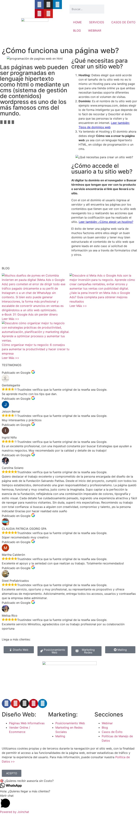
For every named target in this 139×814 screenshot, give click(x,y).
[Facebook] (6, 703)
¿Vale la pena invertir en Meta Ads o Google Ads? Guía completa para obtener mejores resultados (100, 297)
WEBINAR (94, 30)
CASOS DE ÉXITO (123, 22)
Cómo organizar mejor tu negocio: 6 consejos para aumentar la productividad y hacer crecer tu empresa (35, 349)
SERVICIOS (96, 22)
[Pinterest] (39, 13)
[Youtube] (48, 13)
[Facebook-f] (39, 4)
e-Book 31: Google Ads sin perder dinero (30, 314)
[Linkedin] (57, 4)
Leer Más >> (10, 319)
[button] (1, 122)
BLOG (77, 30)
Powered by (14, 812)
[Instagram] (48, 4)
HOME (77, 22)
